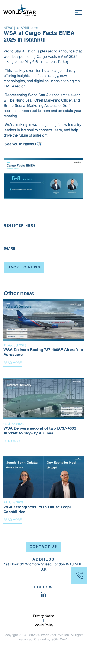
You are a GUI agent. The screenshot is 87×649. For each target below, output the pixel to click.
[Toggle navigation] (78, 12)
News (8, 28)
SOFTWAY (59, 639)
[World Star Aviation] (19, 9)
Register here (20, 225)
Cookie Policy (43, 625)
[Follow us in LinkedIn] (43, 594)
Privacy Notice (43, 616)
